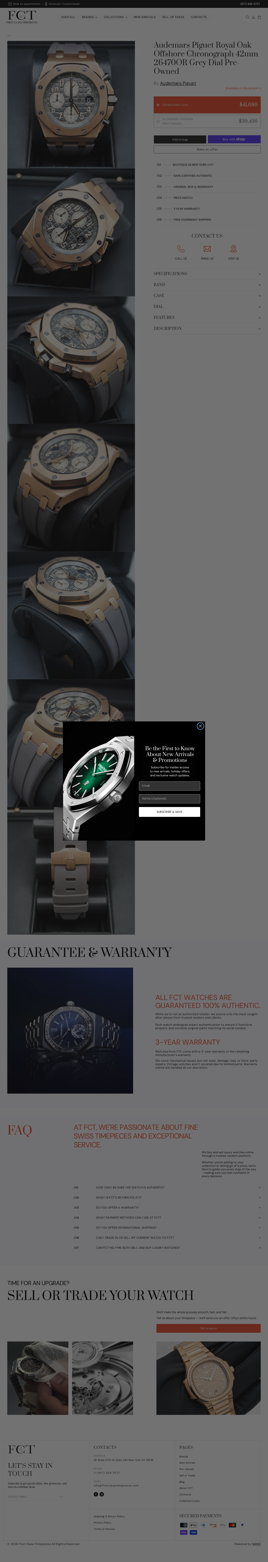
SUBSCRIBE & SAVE (169, 812)
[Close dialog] (200, 726)
